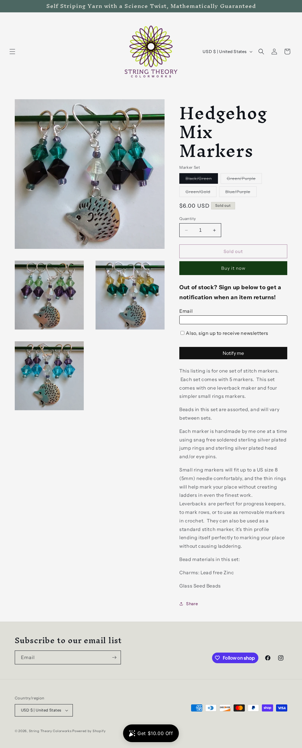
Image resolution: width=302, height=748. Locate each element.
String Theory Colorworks (50, 731)
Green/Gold (201, 193)
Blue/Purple (241, 193)
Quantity (187, 218)
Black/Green (202, 180)
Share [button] (192, 603)
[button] (12, 51)
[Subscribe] (114, 657)
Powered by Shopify (89, 731)
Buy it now (233, 268)
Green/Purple (244, 180)
